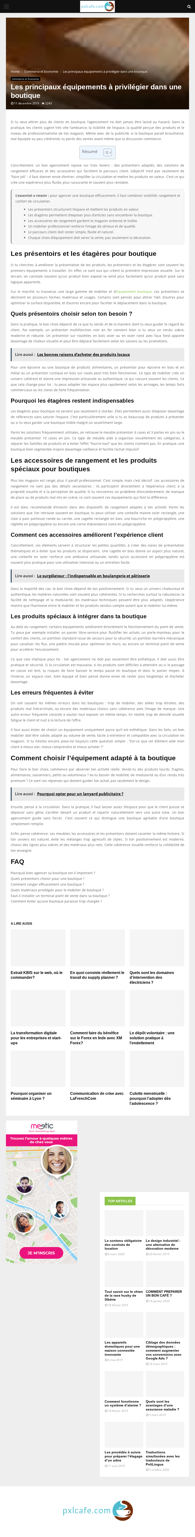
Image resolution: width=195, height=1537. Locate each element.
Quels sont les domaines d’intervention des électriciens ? (152, 978)
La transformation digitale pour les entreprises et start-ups (36, 1038)
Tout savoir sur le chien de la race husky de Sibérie (124, 1296)
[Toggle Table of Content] (105, 152)
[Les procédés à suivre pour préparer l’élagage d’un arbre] (124, 1435)
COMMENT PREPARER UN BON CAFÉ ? (164, 1294)
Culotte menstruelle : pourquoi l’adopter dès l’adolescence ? (150, 1098)
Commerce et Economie (25, 79)
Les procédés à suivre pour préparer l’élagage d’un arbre (123, 1456)
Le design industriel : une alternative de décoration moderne (163, 1245)
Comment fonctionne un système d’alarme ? (123, 1403)
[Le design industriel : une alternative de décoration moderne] (165, 1223)
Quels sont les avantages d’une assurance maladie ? (162, 1405)
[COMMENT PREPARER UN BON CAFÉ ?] (165, 1274)
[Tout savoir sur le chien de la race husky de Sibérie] (124, 1274)
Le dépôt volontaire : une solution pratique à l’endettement (152, 1038)
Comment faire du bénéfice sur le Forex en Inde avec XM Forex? (96, 1038)
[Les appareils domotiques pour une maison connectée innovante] (124, 1325)
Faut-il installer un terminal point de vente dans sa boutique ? (60, 895)
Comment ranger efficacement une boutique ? (47, 884)
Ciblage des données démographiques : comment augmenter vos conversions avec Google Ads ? (163, 1350)
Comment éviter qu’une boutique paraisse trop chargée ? (56, 901)
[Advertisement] (144, 1154)
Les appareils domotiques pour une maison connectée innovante (122, 1348)
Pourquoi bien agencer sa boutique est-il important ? (53, 873)
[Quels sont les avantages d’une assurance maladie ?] (165, 1384)
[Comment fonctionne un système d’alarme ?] (124, 1384)
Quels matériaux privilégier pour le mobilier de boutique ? (57, 890)
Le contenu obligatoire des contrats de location (123, 1245)
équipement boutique (134, 291)
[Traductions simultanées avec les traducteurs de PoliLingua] (165, 1435)
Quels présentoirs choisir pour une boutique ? (47, 878)
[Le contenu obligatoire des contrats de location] (124, 1223)
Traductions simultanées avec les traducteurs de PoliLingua (163, 1458)
